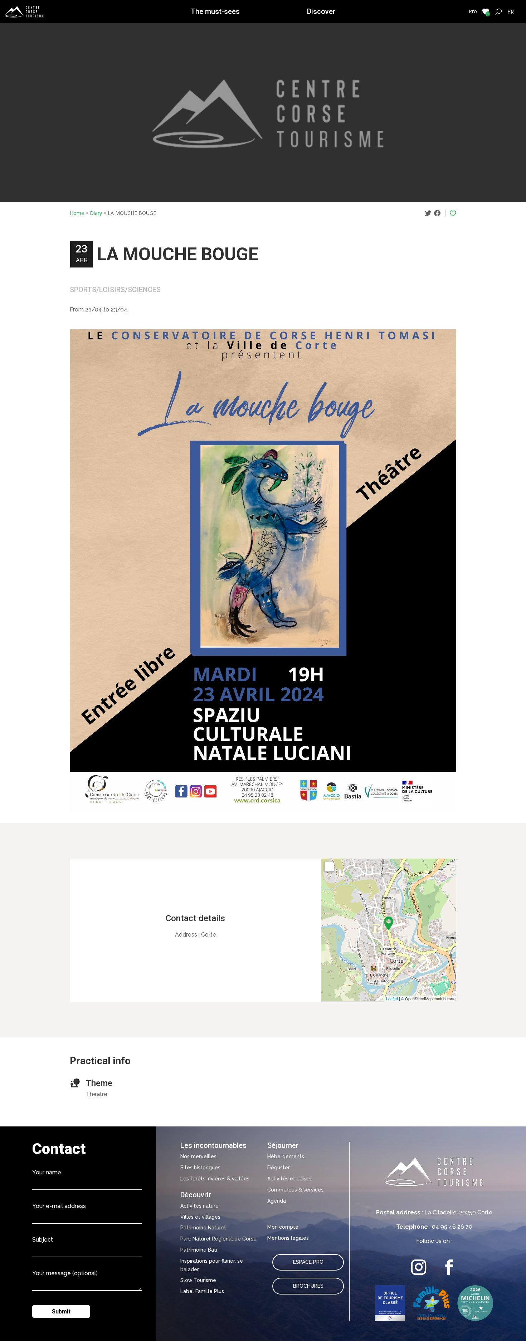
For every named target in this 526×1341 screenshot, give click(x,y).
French (510, 11)
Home (77, 213)
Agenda (276, 1201)
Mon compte (282, 1227)
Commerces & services (295, 1190)
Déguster (278, 1167)
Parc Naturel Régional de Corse (218, 1239)
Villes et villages (200, 1217)
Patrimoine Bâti (198, 1250)
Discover (321, 11)
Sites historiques (200, 1167)
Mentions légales (288, 1238)
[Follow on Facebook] (449, 1267)
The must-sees (215, 11)
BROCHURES (308, 1286)
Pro (473, 11)
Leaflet (392, 998)
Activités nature (199, 1206)
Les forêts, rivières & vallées (214, 1179)
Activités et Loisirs (289, 1179)
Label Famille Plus (202, 1291)
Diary (96, 213)
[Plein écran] (329, 866)
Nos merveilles (198, 1156)
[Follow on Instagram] (419, 1267)
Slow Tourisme (198, 1280)
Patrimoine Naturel (203, 1228)
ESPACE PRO (308, 1262)
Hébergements (285, 1156)
